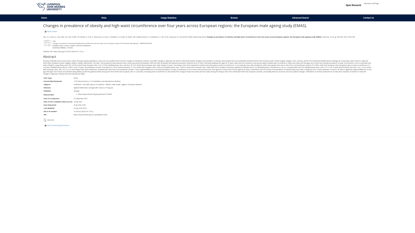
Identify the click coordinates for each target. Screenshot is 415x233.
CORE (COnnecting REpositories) (57, 125)
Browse (234, 17)
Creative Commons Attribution (80, 46)
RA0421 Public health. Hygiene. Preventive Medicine (124, 84)
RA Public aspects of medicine (93, 84)
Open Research (353, 5)
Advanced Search (300, 17)
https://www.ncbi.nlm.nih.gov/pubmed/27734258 (95, 94)
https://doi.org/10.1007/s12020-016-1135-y (69, 51)
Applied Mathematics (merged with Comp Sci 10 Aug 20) (93, 88)
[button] (45, 120)
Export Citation (51, 31)
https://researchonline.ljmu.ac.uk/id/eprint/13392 (90, 115)
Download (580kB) (59, 48)
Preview (70, 48)
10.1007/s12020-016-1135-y (83, 111)
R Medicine (77, 84)
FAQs (103, 17)
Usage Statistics (168, 17)
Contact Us (368, 17)
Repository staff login (371, 3)
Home (44, 17)
